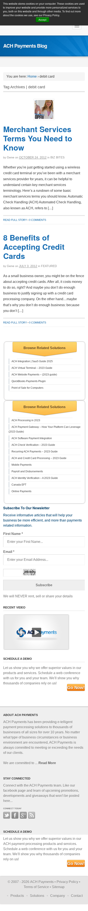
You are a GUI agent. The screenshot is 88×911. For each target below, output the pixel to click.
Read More (47, 763)
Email (8, 552)
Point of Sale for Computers (27, 387)
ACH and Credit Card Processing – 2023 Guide (39, 458)
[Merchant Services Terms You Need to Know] (44, 109)
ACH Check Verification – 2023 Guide (33, 444)
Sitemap (58, 887)
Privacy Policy (67, 882)
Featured (49, 266)
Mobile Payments (22, 464)
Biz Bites (57, 157)
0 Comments (37, 220)
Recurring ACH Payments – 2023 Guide (35, 451)
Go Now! (76, 687)
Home (32, 76)
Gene (10, 157)
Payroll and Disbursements (27, 471)
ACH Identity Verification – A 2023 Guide (35, 478)
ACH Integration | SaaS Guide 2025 (32, 361)
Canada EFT (19, 484)
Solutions (37, 896)
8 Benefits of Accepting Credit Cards (34, 246)
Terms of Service (36, 887)
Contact (77, 896)
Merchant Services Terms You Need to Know (37, 138)
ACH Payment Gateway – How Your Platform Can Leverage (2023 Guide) (45, 429)
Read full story (15, 220)
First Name (13, 534)
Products (17, 896)
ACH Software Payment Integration (32, 438)
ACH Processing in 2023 (26, 420)
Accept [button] (42, 19)
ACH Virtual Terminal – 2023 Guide (32, 367)
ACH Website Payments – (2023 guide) (34, 374)
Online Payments (21, 491)
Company (57, 896)
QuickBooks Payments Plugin (29, 381)
